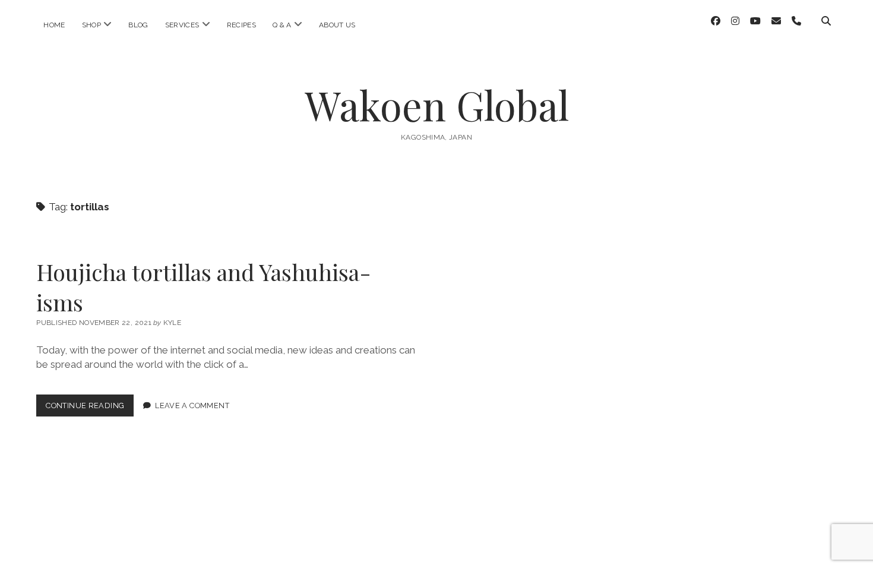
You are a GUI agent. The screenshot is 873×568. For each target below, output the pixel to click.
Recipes (242, 25)
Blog (138, 25)
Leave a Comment (192, 405)
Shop (91, 25)
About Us (337, 25)
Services (182, 25)
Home (54, 25)
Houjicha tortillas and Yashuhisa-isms (203, 287)
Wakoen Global (437, 104)
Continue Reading (90, 408)
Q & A (282, 25)
